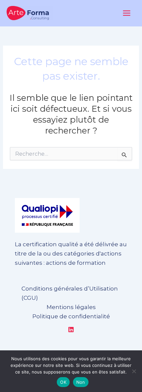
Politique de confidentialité (71, 316)
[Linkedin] (71, 330)
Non (80, 382)
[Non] (133, 371)
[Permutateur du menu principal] (127, 13)
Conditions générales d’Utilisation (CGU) (69, 293)
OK (63, 382)
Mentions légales (71, 307)
